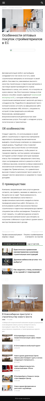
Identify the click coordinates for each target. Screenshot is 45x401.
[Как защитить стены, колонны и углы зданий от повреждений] (7, 271)
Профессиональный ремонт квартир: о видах (12, 236)
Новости (5, 310)
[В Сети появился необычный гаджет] (7, 348)
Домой (4, 7)
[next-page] (6, 279)
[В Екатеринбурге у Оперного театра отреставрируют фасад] (7, 378)
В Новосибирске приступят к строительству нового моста (17, 315)
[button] (3, 3)
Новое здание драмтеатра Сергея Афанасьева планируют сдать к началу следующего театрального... (28, 358)
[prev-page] (3, 279)
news (3, 319)
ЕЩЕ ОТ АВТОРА (33, 244)
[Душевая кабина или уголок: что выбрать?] (7, 261)
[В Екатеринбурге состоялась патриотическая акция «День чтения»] (7, 338)
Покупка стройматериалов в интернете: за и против (33, 236)
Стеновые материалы (15, 7)
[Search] (42, 3)
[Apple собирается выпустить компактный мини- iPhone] (7, 368)
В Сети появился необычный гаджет (27, 346)
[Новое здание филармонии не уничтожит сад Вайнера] (7, 388)
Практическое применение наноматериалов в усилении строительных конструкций (26, 252)
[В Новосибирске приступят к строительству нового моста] (22, 298)
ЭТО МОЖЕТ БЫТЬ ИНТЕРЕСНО (14, 244)
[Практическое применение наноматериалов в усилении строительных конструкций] (7, 251)
